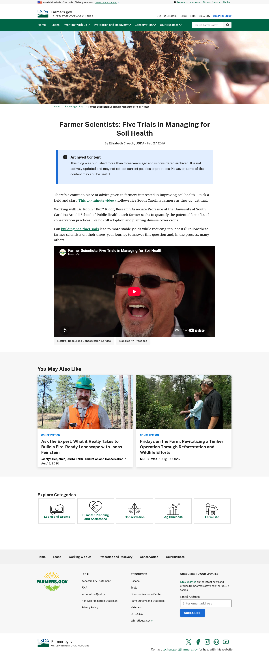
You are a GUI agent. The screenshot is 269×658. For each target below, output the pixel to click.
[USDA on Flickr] (216, 642)
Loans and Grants (57, 517)
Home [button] (42, 25)
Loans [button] (55, 25)
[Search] (227, 25)
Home (57, 106)
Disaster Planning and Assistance (95, 517)
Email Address (190, 597)
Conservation (135, 517)
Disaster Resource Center (146, 594)
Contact (227, 2)
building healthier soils (80, 229)
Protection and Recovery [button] (111, 25)
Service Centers (211, 2)
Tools (134, 587)
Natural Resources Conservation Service (84, 340)
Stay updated (188, 582)
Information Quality (93, 594)
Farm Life (212, 517)
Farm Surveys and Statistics (148, 601)
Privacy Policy (89, 607)
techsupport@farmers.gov (180, 649)
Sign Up (226, 16)
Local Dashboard (166, 16)
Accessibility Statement (96, 581)
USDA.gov (204, 16)
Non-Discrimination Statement (100, 601)
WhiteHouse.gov (140, 620)
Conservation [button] (144, 25)
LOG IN (217, 16)
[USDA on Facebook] (198, 642)
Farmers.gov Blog (74, 106)
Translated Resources (188, 2)
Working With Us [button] (75, 25)
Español (135, 581)
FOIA (84, 587)
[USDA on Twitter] (189, 642)
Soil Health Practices (133, 340)
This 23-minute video (96, 200)
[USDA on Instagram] (207, 642)
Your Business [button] (169, 25)
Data (193, 16)
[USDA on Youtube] (226, 642)
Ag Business (173, 517)
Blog (184, 16)
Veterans (136, 607)
